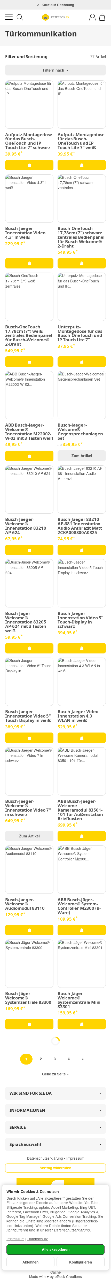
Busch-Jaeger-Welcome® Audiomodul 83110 (25, 904)
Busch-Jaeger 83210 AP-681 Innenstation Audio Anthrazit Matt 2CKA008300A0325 (80, 526)
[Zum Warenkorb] (102, 17)
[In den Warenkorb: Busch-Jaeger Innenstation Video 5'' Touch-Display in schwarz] (82, 648)
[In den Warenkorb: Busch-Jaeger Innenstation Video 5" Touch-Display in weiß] (29, 738)
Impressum (75, 1158)
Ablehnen (30, 1262)
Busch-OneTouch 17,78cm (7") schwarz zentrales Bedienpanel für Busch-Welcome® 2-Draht (81, 237)
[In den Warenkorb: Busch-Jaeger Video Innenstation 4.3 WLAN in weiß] (82, 738)
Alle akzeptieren (55, 1249)
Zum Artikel (82, 455)
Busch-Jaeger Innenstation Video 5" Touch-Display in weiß (28, 716)
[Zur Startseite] (55, 17)
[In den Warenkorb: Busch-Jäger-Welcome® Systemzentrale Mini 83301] (82, 1024)
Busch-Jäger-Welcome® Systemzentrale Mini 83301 (79, 1000)
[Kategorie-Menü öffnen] (9, 17)
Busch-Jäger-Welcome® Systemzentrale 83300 (28, 997)
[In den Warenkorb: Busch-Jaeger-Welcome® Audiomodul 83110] (29, 930)
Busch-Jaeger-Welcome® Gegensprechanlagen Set (80, 431)
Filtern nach (54, 70)
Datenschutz (37, 1238)
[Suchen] (20, 17)
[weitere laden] (55, 1041)
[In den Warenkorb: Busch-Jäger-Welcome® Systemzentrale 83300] (29, 1024)
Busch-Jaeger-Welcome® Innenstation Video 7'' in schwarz (28, 807)
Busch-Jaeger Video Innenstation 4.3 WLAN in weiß (78, 716)
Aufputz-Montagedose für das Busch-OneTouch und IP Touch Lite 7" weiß (81, 141)
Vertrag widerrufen (55, 1167)
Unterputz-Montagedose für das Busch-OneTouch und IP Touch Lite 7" (80, 333)
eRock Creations (68, 1276)
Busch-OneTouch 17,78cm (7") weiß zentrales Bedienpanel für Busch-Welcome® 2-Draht (28, 335)
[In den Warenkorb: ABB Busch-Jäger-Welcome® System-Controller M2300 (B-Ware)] (82, 930)
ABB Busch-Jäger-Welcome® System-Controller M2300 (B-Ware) (79, 906)
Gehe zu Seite (54, 1074)
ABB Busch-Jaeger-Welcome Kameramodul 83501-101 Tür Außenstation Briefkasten (80, 810)
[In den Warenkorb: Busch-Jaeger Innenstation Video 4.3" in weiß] (29, 263)
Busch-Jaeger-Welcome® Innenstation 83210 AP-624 (25, 526)
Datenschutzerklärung (45, 1158)
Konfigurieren (80, 1262)
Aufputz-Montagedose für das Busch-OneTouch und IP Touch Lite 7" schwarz (28, 141)
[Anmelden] (92, 17)
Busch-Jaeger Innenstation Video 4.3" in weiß (25, 232)
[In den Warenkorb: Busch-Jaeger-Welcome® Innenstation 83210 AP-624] (29, 550)
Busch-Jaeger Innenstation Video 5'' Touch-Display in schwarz (80, 620)
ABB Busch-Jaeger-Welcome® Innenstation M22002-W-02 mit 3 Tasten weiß (29, 431)
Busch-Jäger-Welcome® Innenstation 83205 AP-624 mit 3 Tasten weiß (25, 622)
